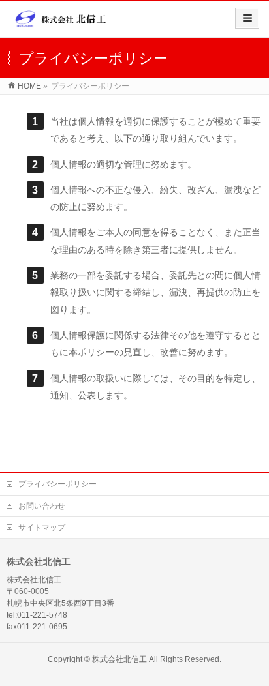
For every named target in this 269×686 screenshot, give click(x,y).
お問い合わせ (41, 506)
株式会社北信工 (119, 659)
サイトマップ (41, 527)
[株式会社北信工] (61, 24)
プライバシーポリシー (57, 483)
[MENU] (247, 18)
